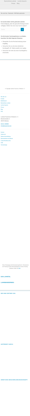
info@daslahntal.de (6, 126)
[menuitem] (10, 1)
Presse (13, 3)
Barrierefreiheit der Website (7, 138)
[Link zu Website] (11, 285)
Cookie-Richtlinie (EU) (6, 140)
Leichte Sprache (4, 105)
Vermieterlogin (4, 144)
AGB (2, 142)
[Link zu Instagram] (6, 279)
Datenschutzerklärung (5, 136)
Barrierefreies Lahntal (5, 103)
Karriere (2, 132)
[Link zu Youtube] (11, 279)
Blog (18, 3)
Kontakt (2, 98)
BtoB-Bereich (4, 100)
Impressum (3, 134)
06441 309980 (5, 124)
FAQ (2, 111)
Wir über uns (3, 96)
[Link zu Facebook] (2, 279)
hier (19, 268)
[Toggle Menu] (15, 7)
